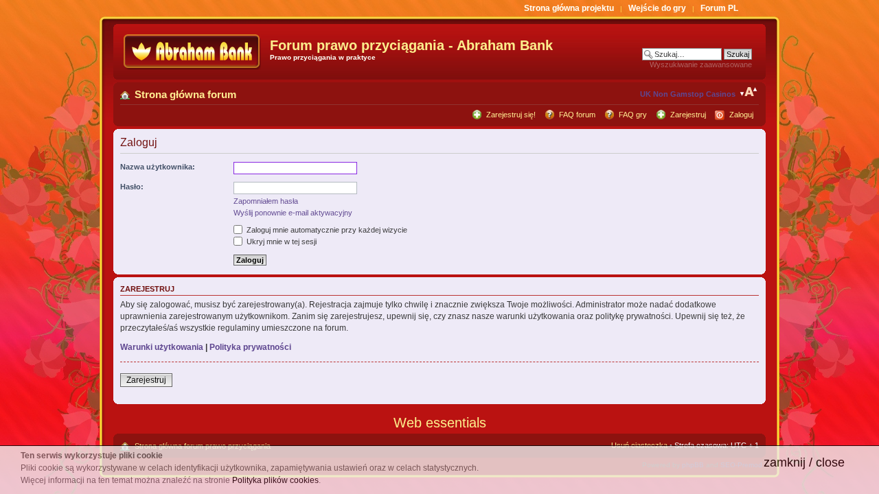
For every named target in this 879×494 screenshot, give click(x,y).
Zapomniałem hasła (265, 201)
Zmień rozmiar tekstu (749, 92)
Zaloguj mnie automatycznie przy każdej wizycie (325, 230)
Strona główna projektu (569, 8)
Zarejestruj (688, 114)
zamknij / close (804, 462)
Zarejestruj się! (511, 114)
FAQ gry (633, 114)
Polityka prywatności (250, 347)
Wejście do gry (657, 8)
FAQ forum (577, 114)
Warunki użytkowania (161, 347)
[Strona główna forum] (193, 51)
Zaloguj (741, 114)
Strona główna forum (185, 94)
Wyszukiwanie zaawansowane (701, 64)
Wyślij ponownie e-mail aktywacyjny (292, 213)
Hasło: (132, 187)
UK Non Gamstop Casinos (687, 94)
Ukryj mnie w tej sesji (280, 241)
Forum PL (719, 8)
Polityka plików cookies (275, 480)
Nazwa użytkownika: (157, 167)
